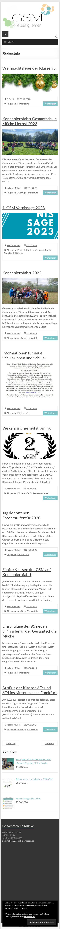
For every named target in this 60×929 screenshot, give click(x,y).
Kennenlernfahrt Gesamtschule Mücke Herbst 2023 (29, 121)
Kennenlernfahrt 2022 (21, 272)
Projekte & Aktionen (13, 253)
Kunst (41, 250)
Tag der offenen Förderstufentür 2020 (21, 515)
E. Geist (10, 99)
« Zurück (10, 743)
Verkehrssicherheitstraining (26, 428)
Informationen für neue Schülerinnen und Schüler (24, 355)
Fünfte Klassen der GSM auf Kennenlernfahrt (26, 572)
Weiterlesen (50, 103)
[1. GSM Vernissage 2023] (30, 214)
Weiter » (49, 743)
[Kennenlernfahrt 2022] (30, 279)
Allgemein (11, 103)
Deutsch (21, 250)
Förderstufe (23, 103)
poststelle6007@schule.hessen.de (18, 840)
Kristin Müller (13, 188)
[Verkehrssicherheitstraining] (30, 434)
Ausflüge (21, 192)
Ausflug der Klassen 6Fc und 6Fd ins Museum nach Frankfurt (29, 690)
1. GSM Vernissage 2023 (23, 207)
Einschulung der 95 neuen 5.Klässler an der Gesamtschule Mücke (29, 631)
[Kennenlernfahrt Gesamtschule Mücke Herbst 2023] (30, 130)
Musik (48, 250)
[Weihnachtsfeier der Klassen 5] (30, 74)
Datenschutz (29, 916)
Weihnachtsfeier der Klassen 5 (29, 68)
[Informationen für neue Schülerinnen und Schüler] (30, 364)
